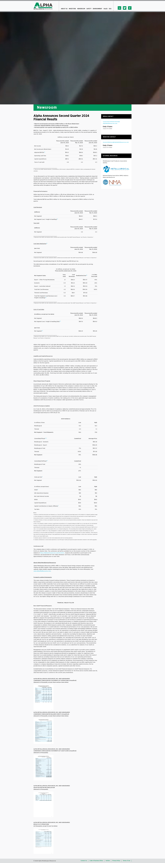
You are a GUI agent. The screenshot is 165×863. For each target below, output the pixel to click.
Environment (97, 8)
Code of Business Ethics (96, 860)
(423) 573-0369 (107, 128)
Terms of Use (126, 860)
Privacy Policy (116, 860)
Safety (88, 8)
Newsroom (81, 8)
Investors (72, 8)
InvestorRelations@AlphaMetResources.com (116, 142)
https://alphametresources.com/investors (52, 553)
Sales (106, 8)
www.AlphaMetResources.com (42, 571)
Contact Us (84, 860)
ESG (110, 8)
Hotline (108, 860)
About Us (64, 8)
